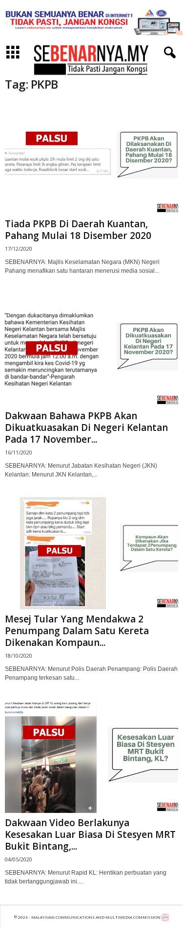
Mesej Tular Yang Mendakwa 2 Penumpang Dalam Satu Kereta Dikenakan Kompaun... (77, 631)
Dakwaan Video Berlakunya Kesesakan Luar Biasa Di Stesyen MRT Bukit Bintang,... (90, 834)
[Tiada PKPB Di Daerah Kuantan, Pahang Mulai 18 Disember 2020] (91, 158)
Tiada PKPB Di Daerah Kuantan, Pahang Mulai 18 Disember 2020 (78, 229)
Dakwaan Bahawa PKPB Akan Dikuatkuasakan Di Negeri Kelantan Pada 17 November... (86, 427)
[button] (168, 53)
